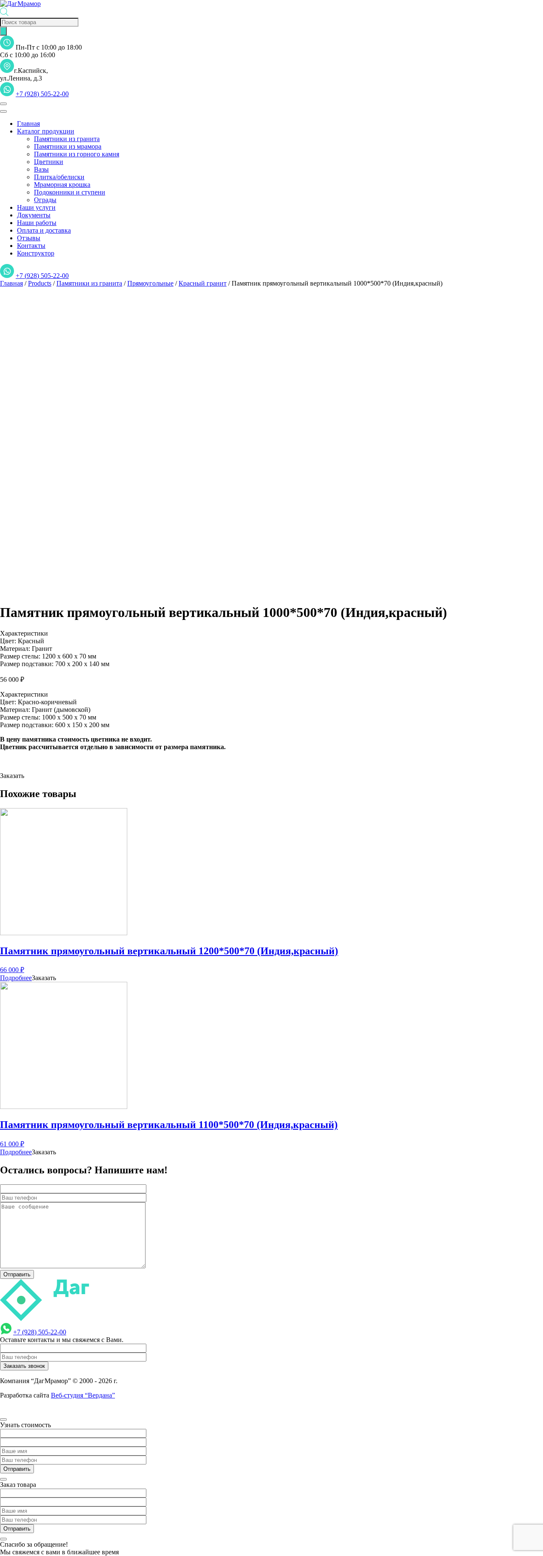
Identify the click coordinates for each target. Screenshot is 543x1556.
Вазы (41, 169)
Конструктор (35, 253)
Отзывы (28, 238)
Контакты (31, 245)
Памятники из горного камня (76, 154)
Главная (28, 123)
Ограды (45, 199)
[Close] (3, 111)
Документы (33, 215)
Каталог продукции (45, 131)
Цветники (48, 161)
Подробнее (16, 977)
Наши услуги (36, 207)
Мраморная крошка (62, 184)
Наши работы (36, 222)
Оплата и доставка (44, 230)
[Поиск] (3, 31)
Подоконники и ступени (69, 192)
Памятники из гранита (67, 138)
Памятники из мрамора (67, 146)
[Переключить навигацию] (3, 104)
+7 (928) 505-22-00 (42, 93)
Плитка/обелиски (59, 177)
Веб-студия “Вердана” (83, 1395)
